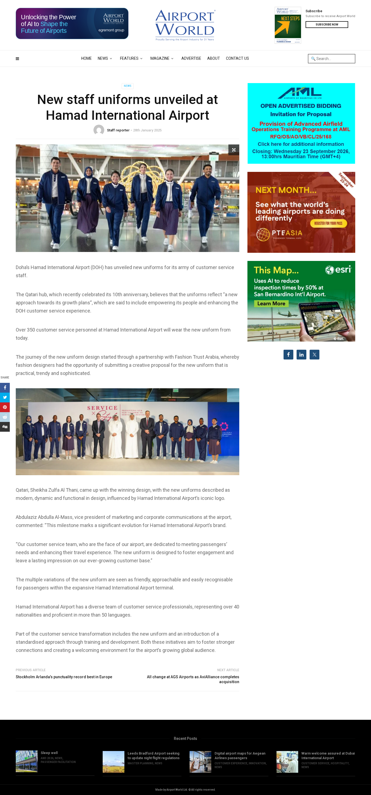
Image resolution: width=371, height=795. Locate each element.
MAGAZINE (159, 58)
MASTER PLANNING (140, 763)
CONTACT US (237, 58)
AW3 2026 (47, 758)
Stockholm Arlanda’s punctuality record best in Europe (64, 677)
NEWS (103, 58)
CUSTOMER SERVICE (315, 763)
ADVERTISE (191, 58)
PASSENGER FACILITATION (58, 762)
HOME (86, 58)
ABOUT (213, 58)
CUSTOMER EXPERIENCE (231, 763)
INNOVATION (257, 763)
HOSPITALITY (340, 763)
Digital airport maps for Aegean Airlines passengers (240, 755)
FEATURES (129, 58)
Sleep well (49, 753)
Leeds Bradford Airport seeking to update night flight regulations (154, 755)
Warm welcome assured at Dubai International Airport (328, 755)
